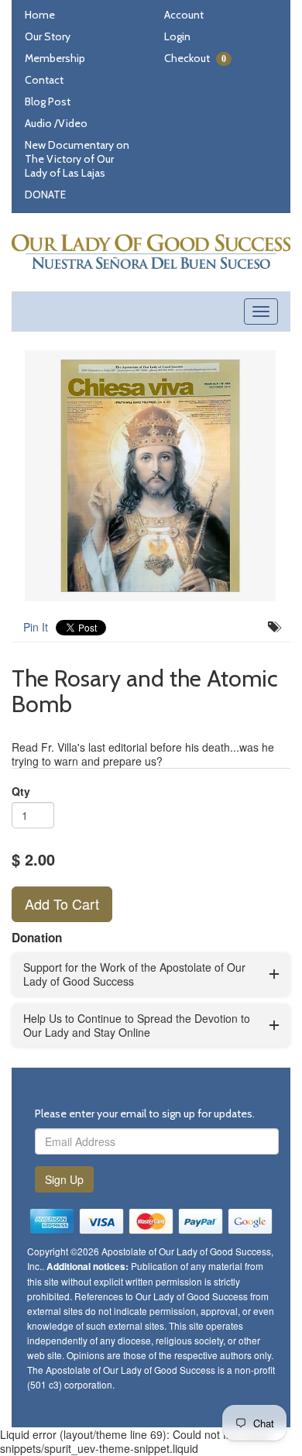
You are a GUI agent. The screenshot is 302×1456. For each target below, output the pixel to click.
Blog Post (47, 101)
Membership (55, 58)
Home (40, 15)
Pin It (35, 627)
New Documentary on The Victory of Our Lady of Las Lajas (77, 159)
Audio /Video (56, 123)
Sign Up (64, 1179)
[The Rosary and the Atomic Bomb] (151, 475)
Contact (44, 80)
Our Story (47, 36)
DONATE (45, 194)
